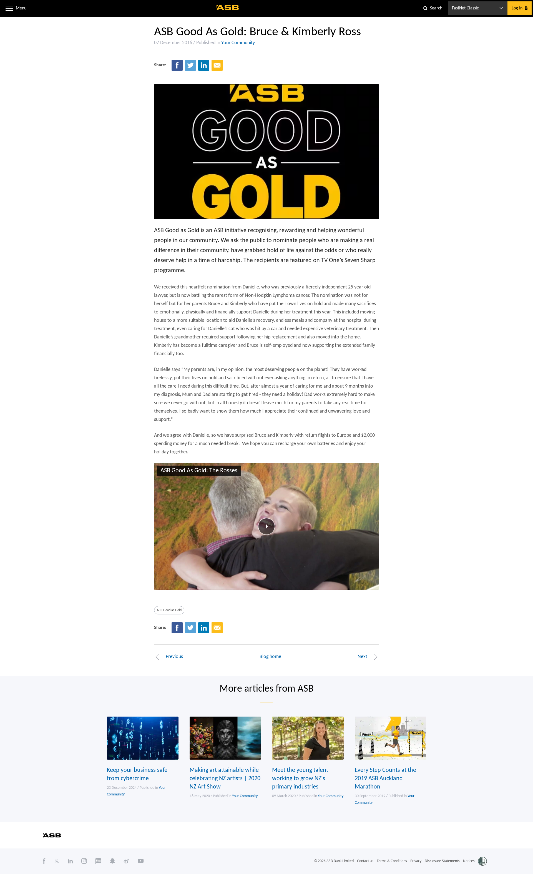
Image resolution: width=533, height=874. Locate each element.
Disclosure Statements (442, 860)
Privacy (415, 860)
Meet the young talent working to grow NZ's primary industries (300, 778)
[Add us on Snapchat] (112, 861)
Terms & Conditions (392, 860)
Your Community (238, 43)
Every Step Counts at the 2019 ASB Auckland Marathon (385, 778)
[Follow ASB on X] (56, 861)
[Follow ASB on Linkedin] (70, 861)
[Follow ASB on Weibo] (126, 861)
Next (362, 656)
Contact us (365, 860)
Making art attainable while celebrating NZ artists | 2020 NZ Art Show (225, 778)
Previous (174, 656)
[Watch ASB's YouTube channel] (141, 861)
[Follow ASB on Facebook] (44, 861)
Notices (469, 860)
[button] (9, 8)
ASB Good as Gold (169, 610)
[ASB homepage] (228, 7)
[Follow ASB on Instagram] (84, 861)
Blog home (270, 656)
